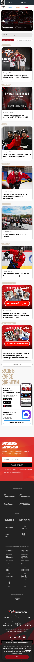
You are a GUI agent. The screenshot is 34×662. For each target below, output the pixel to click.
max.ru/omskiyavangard (17, 422)
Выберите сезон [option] (22, 27)
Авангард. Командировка (23, 40)
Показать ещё (17, 364)
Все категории (7, 40)
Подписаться (17, 465)
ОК (17, 657)
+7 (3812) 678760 (28, 624)
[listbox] (24, 27)
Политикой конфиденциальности (12, 472)
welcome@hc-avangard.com (17, 631)
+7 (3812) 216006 (18, 624)
